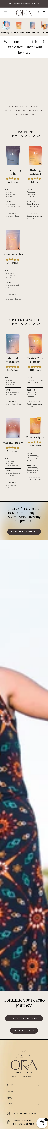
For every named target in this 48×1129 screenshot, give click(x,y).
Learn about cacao (24, 1030)
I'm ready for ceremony (24, 532)
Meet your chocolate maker (24, 1018)
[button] (6, 13)
